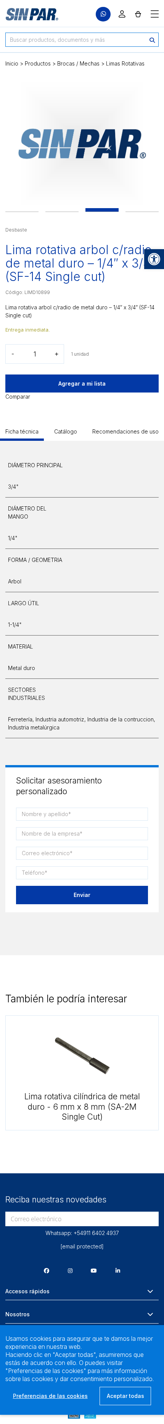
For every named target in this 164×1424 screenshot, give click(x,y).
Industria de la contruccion (120, 719)
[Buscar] (152, 40)
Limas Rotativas (125, 63)
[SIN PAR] (26, 14)
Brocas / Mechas (78, 63)
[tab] (22, 434)
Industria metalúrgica (33, 727)
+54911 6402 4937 (96, 1233)
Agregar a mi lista (82, 383)
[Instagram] (70, 1270)
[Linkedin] (118, 1270)
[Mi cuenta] (122, 14)
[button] (154, 259)
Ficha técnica (22, 431)
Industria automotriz (59, 719)
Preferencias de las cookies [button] (50, 1396)
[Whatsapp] (103, 14)
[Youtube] (94, 1270)
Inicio (11, 63)
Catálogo (65, 431)
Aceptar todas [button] (125, 1396)
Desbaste (16, 230)
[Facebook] (46, 1270)
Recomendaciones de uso (125, 431)
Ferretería (20, 719)
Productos (38, 63)
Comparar (17, 396)
